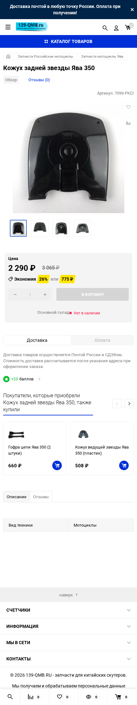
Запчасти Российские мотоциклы (45, 56)
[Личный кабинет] (116, 27)
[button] (129, 403)
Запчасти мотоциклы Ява (102, 56)
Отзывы (41, 497)
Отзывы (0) (39, 80)
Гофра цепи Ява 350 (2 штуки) (29, 450)
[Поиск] (105, 27)
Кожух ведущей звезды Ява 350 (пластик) (102, 450)
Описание (16, 497)
